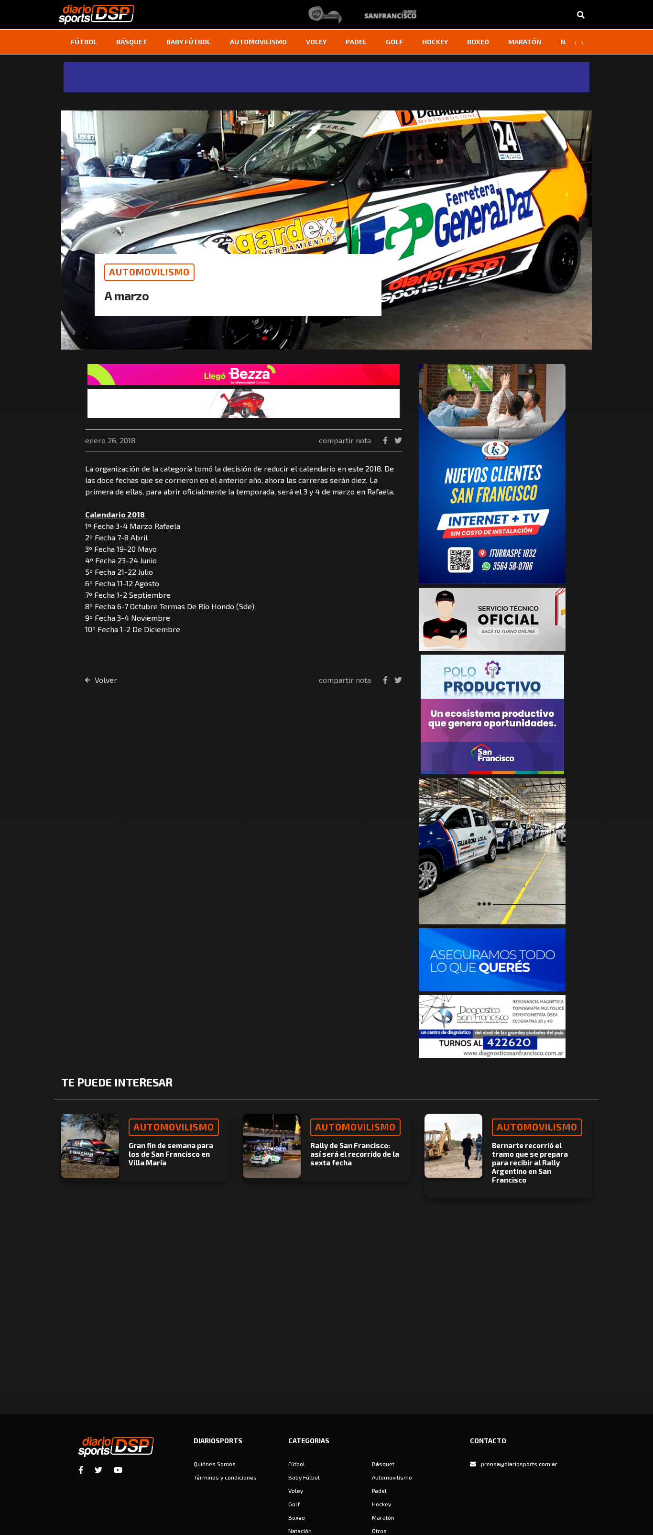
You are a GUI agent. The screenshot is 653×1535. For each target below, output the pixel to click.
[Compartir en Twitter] (398, 440)
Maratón (524, 42)
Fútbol (84, 42)
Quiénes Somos (215, 1463)
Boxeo (478, 42)
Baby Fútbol (188, 42)
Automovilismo (258, 42)
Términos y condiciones (225, 1477)
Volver (105, 679)
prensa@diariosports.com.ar (519, 1463)
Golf (394, 42)
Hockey (435, 42)
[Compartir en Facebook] (386, 440)
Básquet (131, 42)
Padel (356, 42)
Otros (379, 1530)
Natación (300, 1530)
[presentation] (575, 42)
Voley (316, 42)
